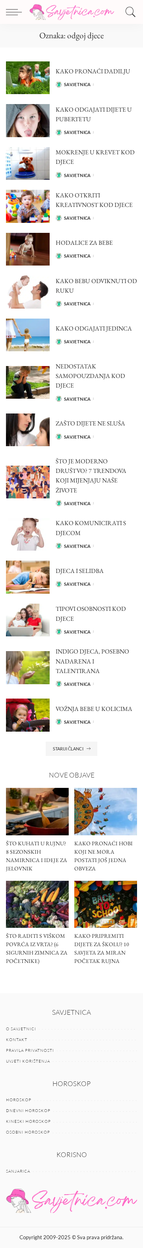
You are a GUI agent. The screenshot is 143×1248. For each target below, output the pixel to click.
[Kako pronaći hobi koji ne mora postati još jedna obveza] (105, 811)
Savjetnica (77, 84)
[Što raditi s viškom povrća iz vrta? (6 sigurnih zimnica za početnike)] (37, 904)
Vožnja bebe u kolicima (94, 709)
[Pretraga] (128, 12)
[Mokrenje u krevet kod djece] (28, 163)
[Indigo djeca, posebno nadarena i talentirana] (28, 667)
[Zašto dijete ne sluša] (28, 430)
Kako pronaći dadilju (93, 71)
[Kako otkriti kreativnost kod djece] (28, 206)
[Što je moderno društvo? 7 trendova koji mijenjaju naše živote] (28, 482)
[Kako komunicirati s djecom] (28, 534)
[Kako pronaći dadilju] (28, 77)
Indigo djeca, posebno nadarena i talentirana (92, 661)
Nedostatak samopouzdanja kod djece (90, 376)
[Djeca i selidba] (28, 577)
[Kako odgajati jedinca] (28, 335)
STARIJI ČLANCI (68, 748)
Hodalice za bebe (84, 242)
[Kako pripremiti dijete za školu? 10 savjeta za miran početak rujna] (105, 904)
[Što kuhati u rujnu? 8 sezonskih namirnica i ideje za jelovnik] (37, 811)
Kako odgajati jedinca (94, 328)
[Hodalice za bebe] (28, 249)
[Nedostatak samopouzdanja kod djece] (28, 382)
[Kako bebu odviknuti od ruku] (28, 292)
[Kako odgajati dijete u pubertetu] (28, 120)
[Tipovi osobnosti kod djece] (28, 620)
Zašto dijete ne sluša (90, 423)
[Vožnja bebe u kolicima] (28, 715)
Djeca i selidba (80, 571)
